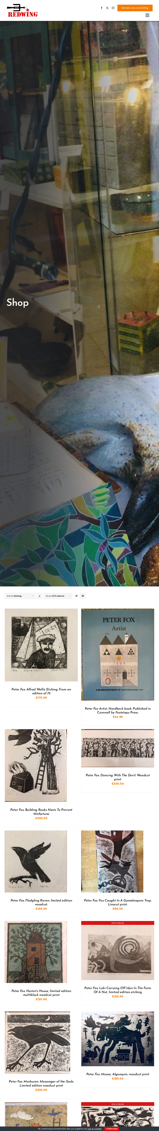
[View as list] (83, 596)
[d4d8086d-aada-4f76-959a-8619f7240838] (22, 5)
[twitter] (107, 8)
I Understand (111, 1129)
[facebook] (101, 8)
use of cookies (95, 1128)
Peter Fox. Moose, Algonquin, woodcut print (117, 1074)
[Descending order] (40, 596)
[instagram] (113, 8)
